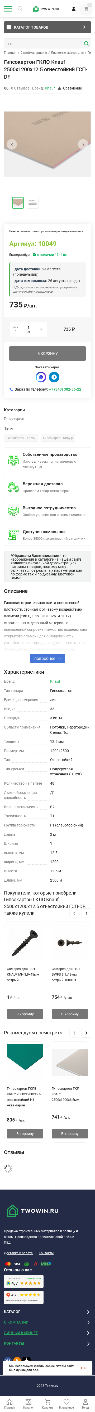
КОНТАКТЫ (14, 1343)
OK (83, 1368)
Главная (10, 52)
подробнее (45, 658)
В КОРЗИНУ (47, 353)
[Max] (41, 377)
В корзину (25, 1014)
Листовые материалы (67, 52)
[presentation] (12, 144)
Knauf (55, 681)
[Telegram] (54, 377)
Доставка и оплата (18, 1253)
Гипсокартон (14, 419)
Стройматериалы (34, 52)
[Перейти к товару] (47, 144)
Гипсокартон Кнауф (58, 438)
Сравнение (72, 88)
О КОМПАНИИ (16, 1322)
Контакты (46, 1253)
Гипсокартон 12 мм (21, 438)
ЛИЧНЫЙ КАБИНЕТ (21, 1333)
